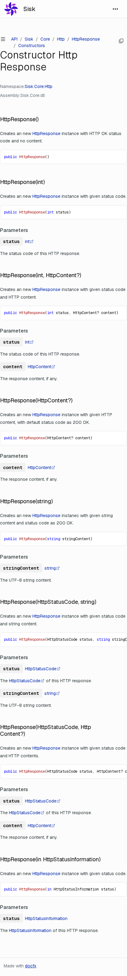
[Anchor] (41, 119)
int (27, 241)
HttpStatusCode (40, 668)
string (50, 568)
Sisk (29, 9)
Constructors (31, 45)
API (14, 39)
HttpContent (39, 366)
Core (45, 39)
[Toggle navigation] (115, 9)
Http (61, 39)
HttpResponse (86, 39)
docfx (30, 966)
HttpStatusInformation (46, 918)
